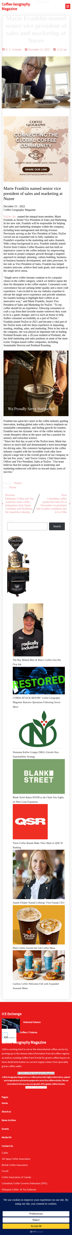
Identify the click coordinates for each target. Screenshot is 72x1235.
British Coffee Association (15, 1165)
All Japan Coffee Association (16, 1159)
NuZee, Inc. (10, 216)
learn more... (29, 1029)
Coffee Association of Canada (16, 1177)
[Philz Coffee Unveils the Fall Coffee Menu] (39, 925)
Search (11, 520)
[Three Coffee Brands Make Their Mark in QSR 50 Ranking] (30, 822)
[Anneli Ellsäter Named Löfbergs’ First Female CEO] (39, 875)
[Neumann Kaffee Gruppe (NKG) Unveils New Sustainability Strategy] (39, 729)
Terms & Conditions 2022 (36, 1087)
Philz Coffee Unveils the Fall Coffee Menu (34, 948)
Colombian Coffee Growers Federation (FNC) (24, 1183)
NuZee (18, 483)
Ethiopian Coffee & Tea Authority (19, 1189)
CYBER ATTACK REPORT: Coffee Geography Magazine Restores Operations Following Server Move (36, 702)
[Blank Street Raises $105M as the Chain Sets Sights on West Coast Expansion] (39, 777)
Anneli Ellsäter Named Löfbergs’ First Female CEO (38, 902)
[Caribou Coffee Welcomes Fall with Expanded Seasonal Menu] (39, 966)
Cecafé (5, 1171)
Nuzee (12, 487)
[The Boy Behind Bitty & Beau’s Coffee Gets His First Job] (28, 630)
